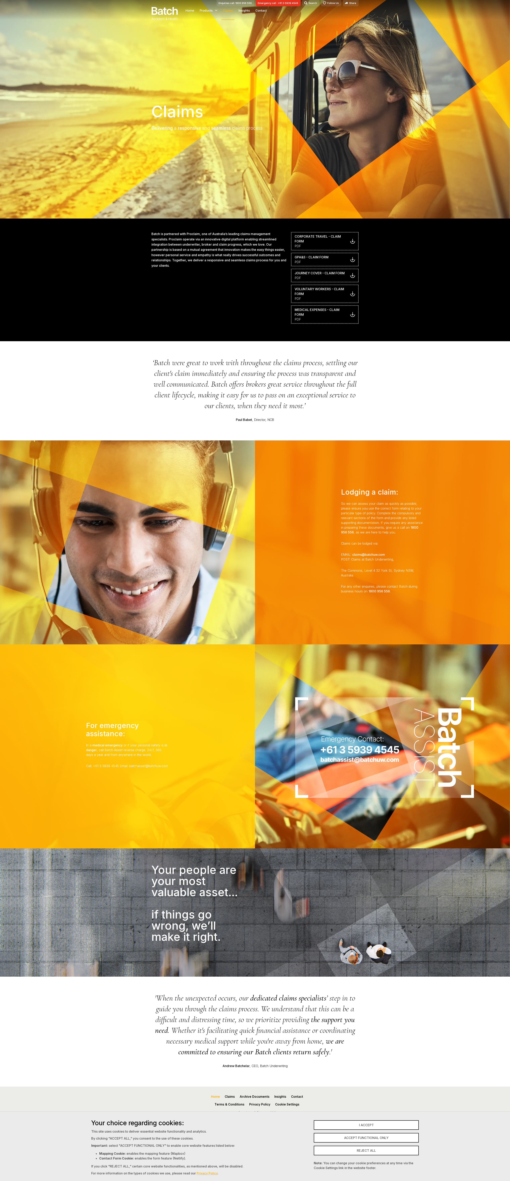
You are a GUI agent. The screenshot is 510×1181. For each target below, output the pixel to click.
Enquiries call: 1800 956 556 (235, 3)
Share (352, 3)
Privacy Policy (207, 1173)
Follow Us (333, 3)
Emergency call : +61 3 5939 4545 (278, 3)
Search (313, 3)
